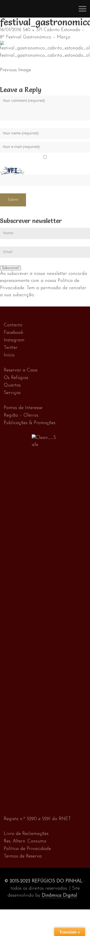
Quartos (12, 385)
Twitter (11, 347)
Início (9, 355)
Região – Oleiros (21, 415)
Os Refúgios (16, 377)
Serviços (12, 393)
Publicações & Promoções (30, 423)
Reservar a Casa (21, 370)
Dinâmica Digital (59, 895)
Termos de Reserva (23, 856)
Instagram (14, 340)
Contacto (13, 325)
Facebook (13, 332)
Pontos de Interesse (23, 408)
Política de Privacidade (27, 848)
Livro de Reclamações (26, 833)
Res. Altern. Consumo (25, 841)
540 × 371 (32, 30)
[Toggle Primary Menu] (82, 9)
